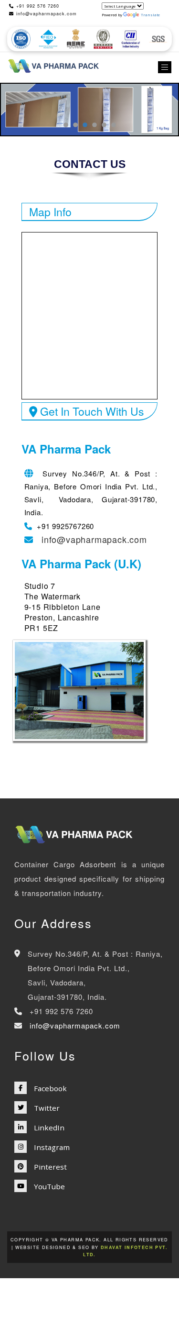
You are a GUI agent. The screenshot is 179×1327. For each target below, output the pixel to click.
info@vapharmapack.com (46, 14)
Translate (150, 14)
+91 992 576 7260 (37, 6)
